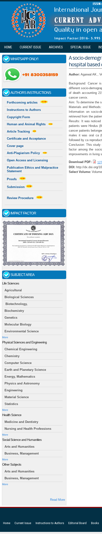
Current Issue (30, 47)
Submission (16, 187)
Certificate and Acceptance (26, 138)
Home (8, 47)
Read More (57, 499)
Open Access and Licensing (27, 160)
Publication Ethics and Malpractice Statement (32, 169)
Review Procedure (20, 198)
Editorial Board (77, 523)
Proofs (12, 179)
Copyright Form (18, 117)
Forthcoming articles (22, 102)
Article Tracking (18, 131)
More (5, 337)
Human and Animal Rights (26, 124)
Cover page (15, 146)
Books (95, 523)
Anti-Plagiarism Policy (23, 153)
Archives (56, 47)
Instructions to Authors (24, 110)
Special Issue (80, 47)
